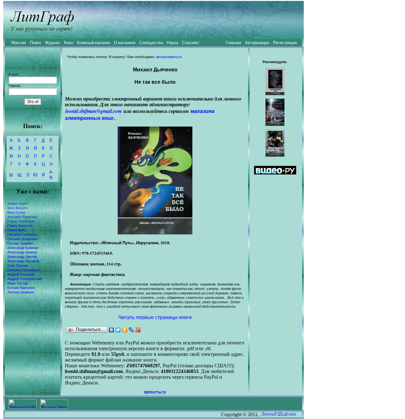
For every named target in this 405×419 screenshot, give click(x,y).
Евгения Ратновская (23, 270)
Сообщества (151, 42)
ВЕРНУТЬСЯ (155, 392)
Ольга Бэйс (16, 230)
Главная (233, 42)
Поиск (35, 42)
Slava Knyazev (17, 208)
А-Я (51, 174)
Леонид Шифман (20, 292)
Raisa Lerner (16, 212)
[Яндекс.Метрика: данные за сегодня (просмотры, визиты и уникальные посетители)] (54, 404)
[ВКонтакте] (111, 330)
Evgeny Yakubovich (20, 221)
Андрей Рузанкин (21, 274)
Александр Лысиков (23, 261)
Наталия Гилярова (22, 234)
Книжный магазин (93, 42)
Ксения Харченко (21, 287)
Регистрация (285, 42)
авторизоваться (169, 57)
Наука (172, 42)
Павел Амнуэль (20, 225)
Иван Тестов (17, 283)
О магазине (124, 42)
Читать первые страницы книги (155, 317)
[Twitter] (118, 330)
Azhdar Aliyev (17, 203)
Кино (68, 42)
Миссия (18, 42)
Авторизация (257, 42)
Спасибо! (190, 42)
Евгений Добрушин (22, 239)
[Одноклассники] (125, 330)
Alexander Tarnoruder (22, 216)
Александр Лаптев (22, 256)
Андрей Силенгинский (24, 279)
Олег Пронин (17, 265)
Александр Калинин (23, 248)
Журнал (52, 42)
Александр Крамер (22, 252)
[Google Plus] (138, 330)
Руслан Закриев (20, 243)
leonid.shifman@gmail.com (93, 111)
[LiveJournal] (131, 330)
